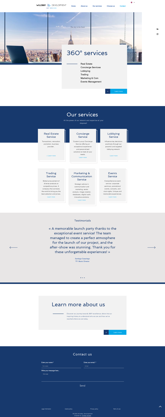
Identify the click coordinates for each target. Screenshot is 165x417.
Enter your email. (89, 362)
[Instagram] (157, 34)
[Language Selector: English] (132, 2)
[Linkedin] (157, 29)
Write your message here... (50, 370)
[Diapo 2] (82, 277)
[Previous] (13, 247)
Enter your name (47, 362)
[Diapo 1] (80, 277)
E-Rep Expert (86, 415)
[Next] (151, 247)
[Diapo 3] (84, 277)
